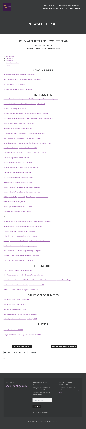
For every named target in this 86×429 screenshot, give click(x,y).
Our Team (52, 5)
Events (8, 65)
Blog (61, 8)
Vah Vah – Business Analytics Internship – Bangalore (20, 246)
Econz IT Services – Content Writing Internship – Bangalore (22, 251)
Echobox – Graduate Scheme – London (16, 309)
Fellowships (9, 60)
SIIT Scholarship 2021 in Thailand (14, 84)
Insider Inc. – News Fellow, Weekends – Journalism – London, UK (24, 285)
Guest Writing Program (50, 8)
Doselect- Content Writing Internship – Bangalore (19, 231)
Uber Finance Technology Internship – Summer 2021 (20, 148)
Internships (9, 58)
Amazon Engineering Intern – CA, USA (16, 109)
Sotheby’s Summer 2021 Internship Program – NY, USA (21, 167)
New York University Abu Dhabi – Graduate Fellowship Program (24, 275)
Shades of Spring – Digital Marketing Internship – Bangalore (23, 226)
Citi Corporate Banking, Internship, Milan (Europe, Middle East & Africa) (26, 197)
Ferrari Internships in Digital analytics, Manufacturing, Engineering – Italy (27, 143)
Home (45, 5)
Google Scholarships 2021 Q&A (13, 330)
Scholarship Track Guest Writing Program (17, 299)
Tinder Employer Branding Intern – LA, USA (17, 211)
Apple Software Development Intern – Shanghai (19, 123)
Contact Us (69, 8)
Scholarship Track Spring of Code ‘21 (15, 304)
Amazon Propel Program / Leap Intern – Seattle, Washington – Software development (31, 99)
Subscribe (37, 406)
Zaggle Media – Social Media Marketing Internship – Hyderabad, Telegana (27, 221)
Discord (77, 8)
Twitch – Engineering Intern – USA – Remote (18, 162)
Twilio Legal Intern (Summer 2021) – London (18, 207)
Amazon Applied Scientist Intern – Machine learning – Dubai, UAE (24, 104)
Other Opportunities (12, 63)
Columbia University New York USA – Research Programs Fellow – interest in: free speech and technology (37, 280)
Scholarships (10, 56)
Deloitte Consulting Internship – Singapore (17, 172)
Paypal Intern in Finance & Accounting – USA (18, 182)
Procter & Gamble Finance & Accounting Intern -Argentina (22, 192)
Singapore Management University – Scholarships (20, 75)
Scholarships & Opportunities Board (69, 5)
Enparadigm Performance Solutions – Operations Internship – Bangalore (27, 241)
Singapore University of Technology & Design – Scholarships (23, 79)
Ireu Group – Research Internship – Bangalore (19, 260)
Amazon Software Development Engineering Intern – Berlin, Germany (26, 114)
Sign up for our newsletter (22, 346)
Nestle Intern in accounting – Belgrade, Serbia (18, 177)
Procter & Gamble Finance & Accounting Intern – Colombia (22, 187)
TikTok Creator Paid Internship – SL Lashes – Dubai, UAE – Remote (25, 153)
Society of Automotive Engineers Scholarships (18, 89)
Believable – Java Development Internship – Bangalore (21, 236)
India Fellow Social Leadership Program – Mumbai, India (22, 290)
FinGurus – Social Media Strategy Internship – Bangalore (22, 256)
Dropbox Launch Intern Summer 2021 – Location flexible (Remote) (24, 133)
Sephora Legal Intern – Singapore (14, 202)
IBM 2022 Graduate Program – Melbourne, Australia (20, 314)
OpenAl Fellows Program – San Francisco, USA (18, 270)
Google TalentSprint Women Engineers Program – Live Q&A (22, 335)
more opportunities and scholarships (64, 346)
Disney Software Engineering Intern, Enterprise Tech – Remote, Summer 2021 (28, 118)
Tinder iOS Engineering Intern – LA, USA (16, 158)
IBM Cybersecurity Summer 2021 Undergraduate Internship (23, 138)
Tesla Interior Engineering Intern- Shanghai (18, 128)
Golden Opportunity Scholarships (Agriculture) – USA (20, 319)
